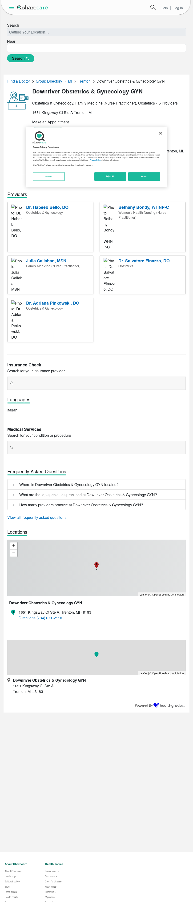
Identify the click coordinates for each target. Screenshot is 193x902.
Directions (27, 618)
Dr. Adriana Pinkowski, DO (52, 303)
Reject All (110, 176)
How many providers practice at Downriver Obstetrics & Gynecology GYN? (81, 505)
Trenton (84, 81)
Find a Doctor (18, 81)
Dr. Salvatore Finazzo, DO (144, 261)
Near (11, 41)
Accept (144, 176)
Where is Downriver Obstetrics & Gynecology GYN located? (69, 484)
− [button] (13, 553)
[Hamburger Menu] (12, 7)
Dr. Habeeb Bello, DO (47, 207)
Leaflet (143, 594)
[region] (96, 157)
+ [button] (13, 546)
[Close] (160, 133)
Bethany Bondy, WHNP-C (143, 207)
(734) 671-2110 (49, 618)
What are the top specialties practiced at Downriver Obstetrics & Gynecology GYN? (88, 494)
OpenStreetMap (161, 594)
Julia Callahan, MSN (46, 261)
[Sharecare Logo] (32, 7)
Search (153, 7)
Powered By (144, 705)
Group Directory (49, 81)
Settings (48, 176)
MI (70, 81)
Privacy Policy (95, 160)
